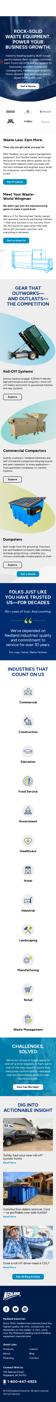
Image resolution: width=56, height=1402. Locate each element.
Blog (31, 1353)
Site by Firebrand (11, 1394)
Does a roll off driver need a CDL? (26, 1263)
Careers (33, 1349)
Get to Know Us (16, 240)
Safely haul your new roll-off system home (22, 1156)
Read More (9, 1162)
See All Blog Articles (28, 1276)
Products (8, 1349)
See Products (15, 181)
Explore (12, 396)
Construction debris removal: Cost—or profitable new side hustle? (26, 1210)
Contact (34, 1357)
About (6, 1353)
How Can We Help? (28, 1087)
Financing (8, 1357)
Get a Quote (28, 86)
